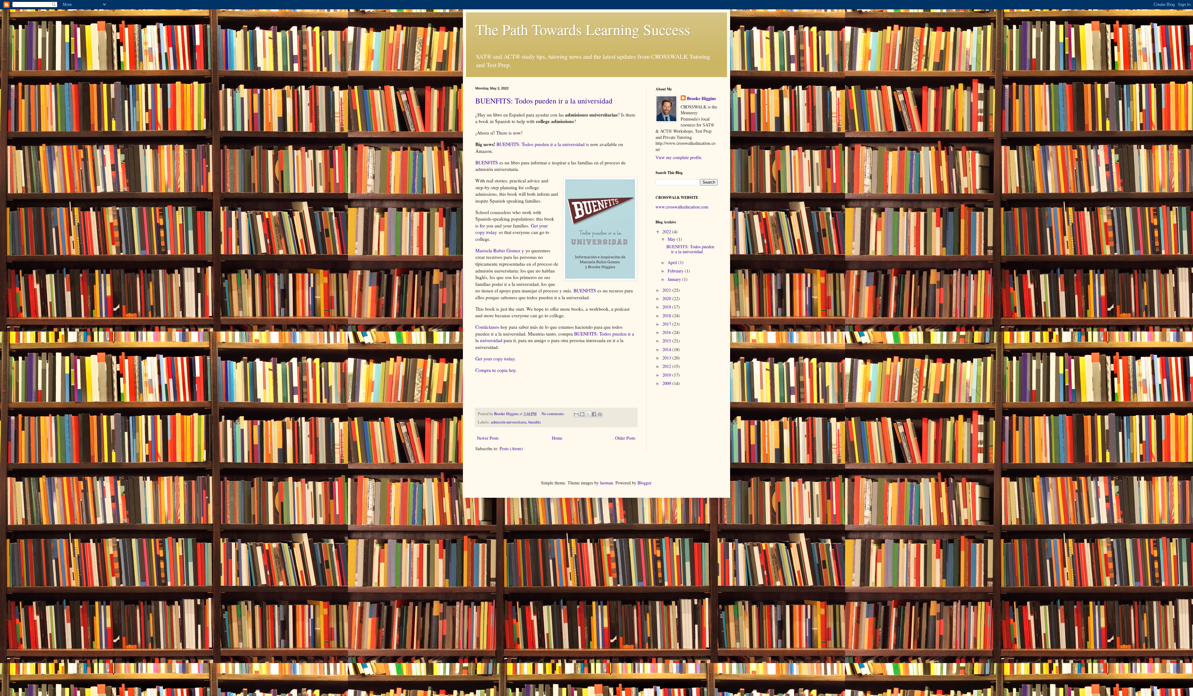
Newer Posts (488, 438)
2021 (667, 290)
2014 (667, 349)
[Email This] (576, 414)
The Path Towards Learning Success (582, 29)
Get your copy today (495, 358)
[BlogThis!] (582, 414)
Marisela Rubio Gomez (498, 250)
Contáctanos (487, 327)
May (672, 239)
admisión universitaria (509, 422)
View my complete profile (679, 157)
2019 (667, 307)
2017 (667, 324)
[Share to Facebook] (594, 414)
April (673, 262)
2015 (667, 341)
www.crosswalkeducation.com (682, 207)
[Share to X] (588, 414)
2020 (667, 298)
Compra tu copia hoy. (496, 370)
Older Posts (625, 438)
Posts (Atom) (511, 448)
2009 (667, 383)
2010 (667, 375)
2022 (667, 232)
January (675, 279)
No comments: (554, 413)
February (676, 271)
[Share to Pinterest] (600, 414)
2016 (667, 332)
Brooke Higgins (701, 98)
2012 (667, 366)
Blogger (644, 483)
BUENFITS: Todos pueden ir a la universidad (543, 101)
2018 (667, 315)
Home (557, 438)
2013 (667, 358)
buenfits (534, 422)
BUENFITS (486, 162)
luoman (606, 483)
